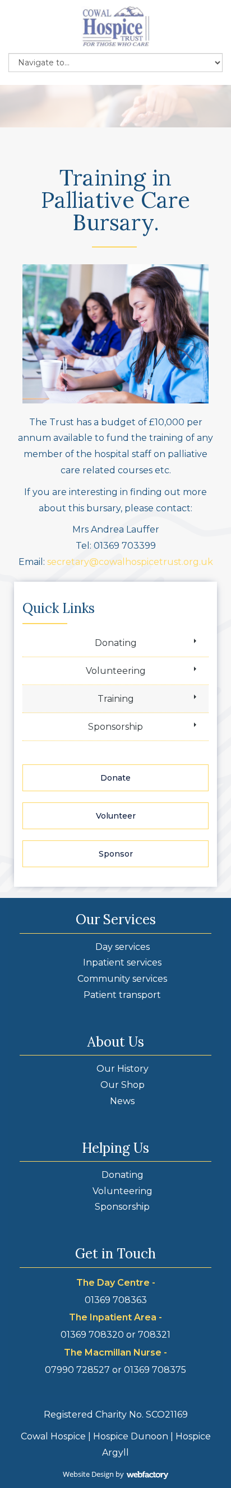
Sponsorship (115, 726)
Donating (116, 643)
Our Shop (122, 1085)
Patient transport (122, 995)
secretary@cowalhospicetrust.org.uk (130, 562)
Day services (122, 947)
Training (116, 698)
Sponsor (116, 854)
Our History (122, 1068)
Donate (115, 778)
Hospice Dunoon (130, 1436)
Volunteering (116, 670)
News (122, 1101)
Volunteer (116, 816)
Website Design (88, 1474)
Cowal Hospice (53, 1436)
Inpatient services (122, 962)
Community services (122, 978)
